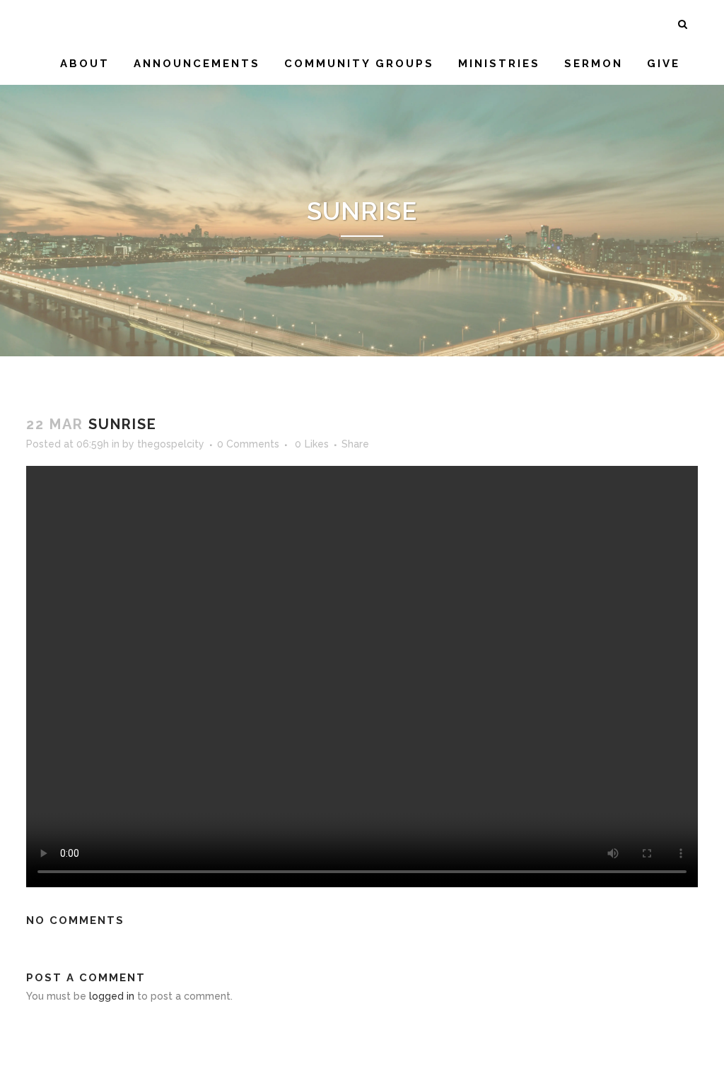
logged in (111, 996)
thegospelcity (170, 444)
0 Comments (248, 444)
